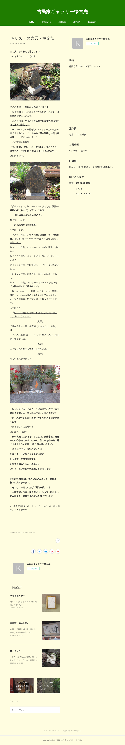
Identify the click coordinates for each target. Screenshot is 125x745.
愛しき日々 (15, 650)
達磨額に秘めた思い (19, 623)
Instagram (92, 21)
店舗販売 (62, 21)
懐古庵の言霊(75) (16, 532)
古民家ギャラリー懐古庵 (62, 11)
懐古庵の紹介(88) (29, 532)
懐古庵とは (46, 21)
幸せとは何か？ (17, 595)
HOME (31, 21)
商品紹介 (77, 21)
